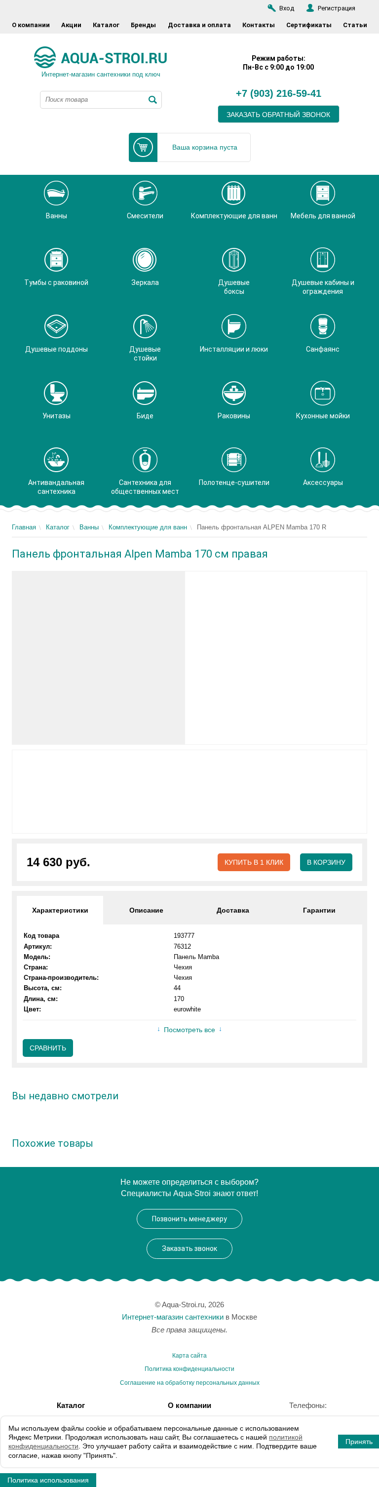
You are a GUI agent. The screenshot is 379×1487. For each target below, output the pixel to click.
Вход (286, 8)
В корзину (326, 862)
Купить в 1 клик (254, 862)
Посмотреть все (189, 1030)
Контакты (258, 25)
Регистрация (336, 8)
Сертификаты (309, 25)
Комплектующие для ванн (148, 527)
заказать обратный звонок (278, 115)
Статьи (355, 25)
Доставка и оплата (199, 25)
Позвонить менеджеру (189, 1219)
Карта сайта (189, 1355)
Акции (71, 25)
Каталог (106, 25)
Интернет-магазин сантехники (173, 1317)
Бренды (143, 25)
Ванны (89, 527)
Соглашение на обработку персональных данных (190, 1382)
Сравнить (48, 1048)
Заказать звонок (189, 1248)
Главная (24, 527)
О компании (31, 25)
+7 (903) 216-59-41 (278, 94)
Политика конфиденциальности (189, 1369)
